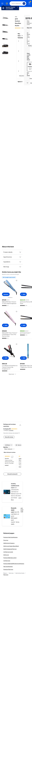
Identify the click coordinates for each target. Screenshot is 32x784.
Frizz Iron (5, 540)
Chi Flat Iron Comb (8, 552)
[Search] (24, 3)
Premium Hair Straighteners (10, 537)
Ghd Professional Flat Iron (10, 549)
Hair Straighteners (8, 566)
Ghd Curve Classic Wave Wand (11, 546)
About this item (8, 247)
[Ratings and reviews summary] (20, 424)
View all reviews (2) (12, 474)
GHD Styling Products (8, 543)
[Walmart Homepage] (6, 3)
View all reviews (9, 437)
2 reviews (11, 430)
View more (11, 374)
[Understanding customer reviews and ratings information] (19, 433)
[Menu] (2, 3)
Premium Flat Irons (8, 569)
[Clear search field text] (21, 3)
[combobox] (18, 3)
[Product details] (20, 252)
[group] (21, 28)
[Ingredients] (20, 261)
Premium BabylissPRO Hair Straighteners (13, 563)
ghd (16, 16)
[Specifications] (20, 257)
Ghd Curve (6, 554)
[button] (18, 35)
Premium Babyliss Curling (9, 557)
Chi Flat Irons (6, 560)
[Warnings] (20, 266)
